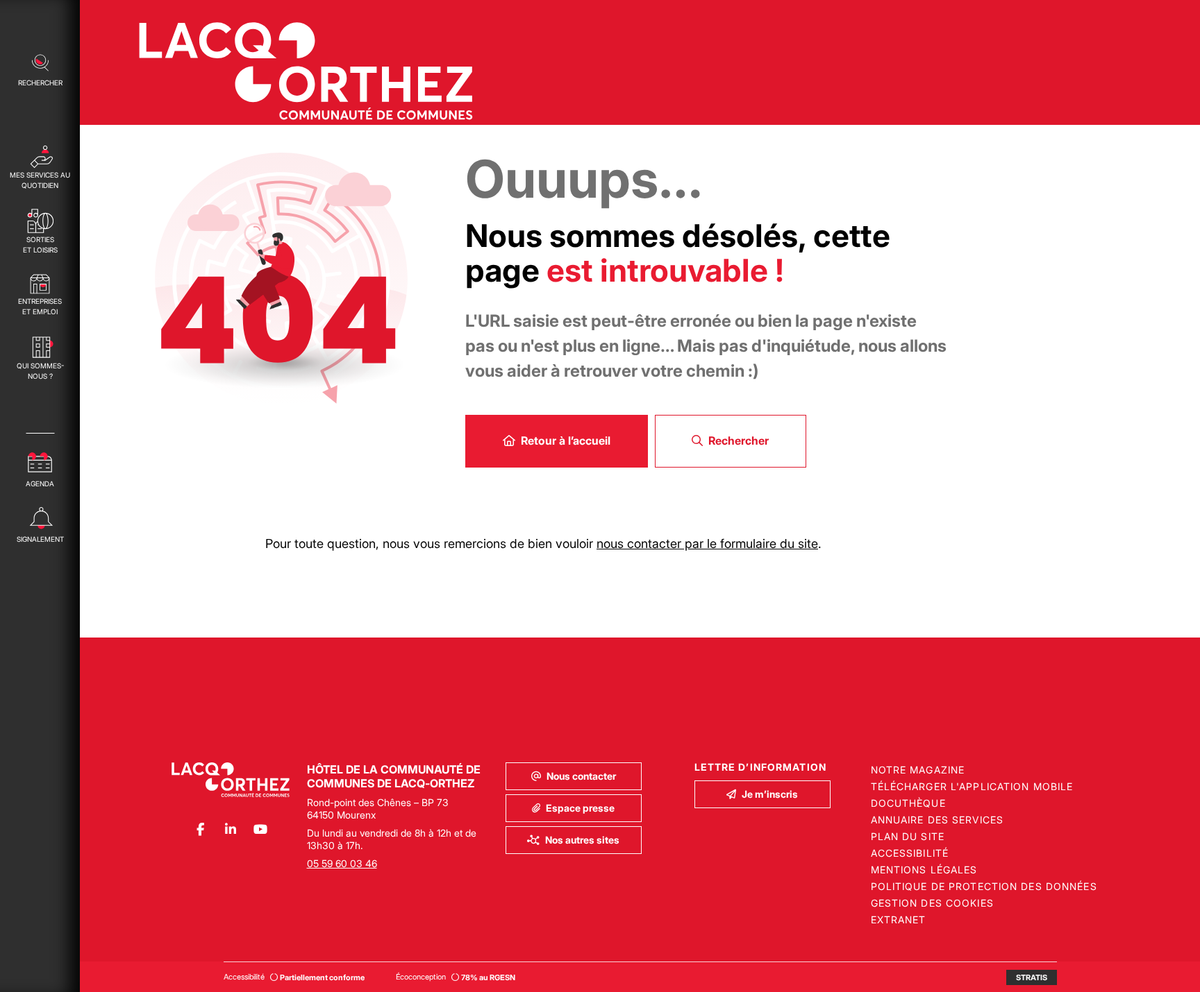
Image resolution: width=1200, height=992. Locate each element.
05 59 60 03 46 (342, 863)
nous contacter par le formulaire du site (707, 543)
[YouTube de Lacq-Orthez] (260, 829)
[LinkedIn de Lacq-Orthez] (230, 829)
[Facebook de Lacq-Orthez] (200, 829)
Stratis (1031, 977)
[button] (40, 69)
